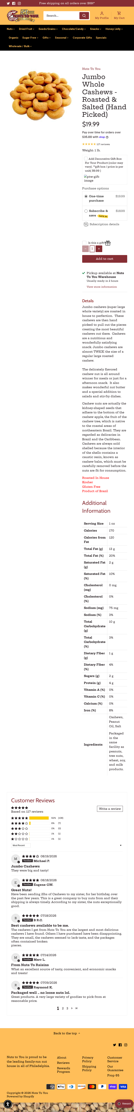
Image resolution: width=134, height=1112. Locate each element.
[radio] (86, 196)
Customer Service (114, 1059)
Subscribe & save (98, 213)
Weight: (88, 150)
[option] (41, 96)
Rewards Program (63, 1070)
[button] (19, 818)
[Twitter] (8, 3)
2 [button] (63, 1008)
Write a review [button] (110, 809)
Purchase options (95, 188)
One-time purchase (96, 198)
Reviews (63, 1063)
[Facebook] (13, 3)
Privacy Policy (87, 1059)
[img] (31, 856)
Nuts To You (91, 69)
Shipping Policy (89, 1068)
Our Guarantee (115, 1068)
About (61, 1057)
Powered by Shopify (20, 1096)
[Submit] (84, 15)
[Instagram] (19, 3)
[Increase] (99, 248)
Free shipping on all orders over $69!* (67, 3)
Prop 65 (113, 1075)
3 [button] (67, 1008)
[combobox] (66, 16)
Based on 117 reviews (27, 811)
